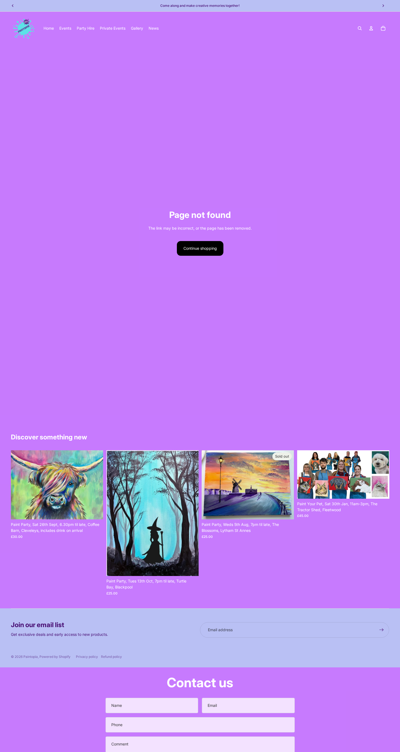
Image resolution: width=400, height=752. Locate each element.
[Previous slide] (19, 485)
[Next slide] (95, 485)
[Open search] (360, 28)
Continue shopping (200, 248)
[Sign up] (381, 630)
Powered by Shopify (54, 657)
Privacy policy (87, 657)
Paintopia (30, 657)
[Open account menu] (371, 28)
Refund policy (111, 657)
